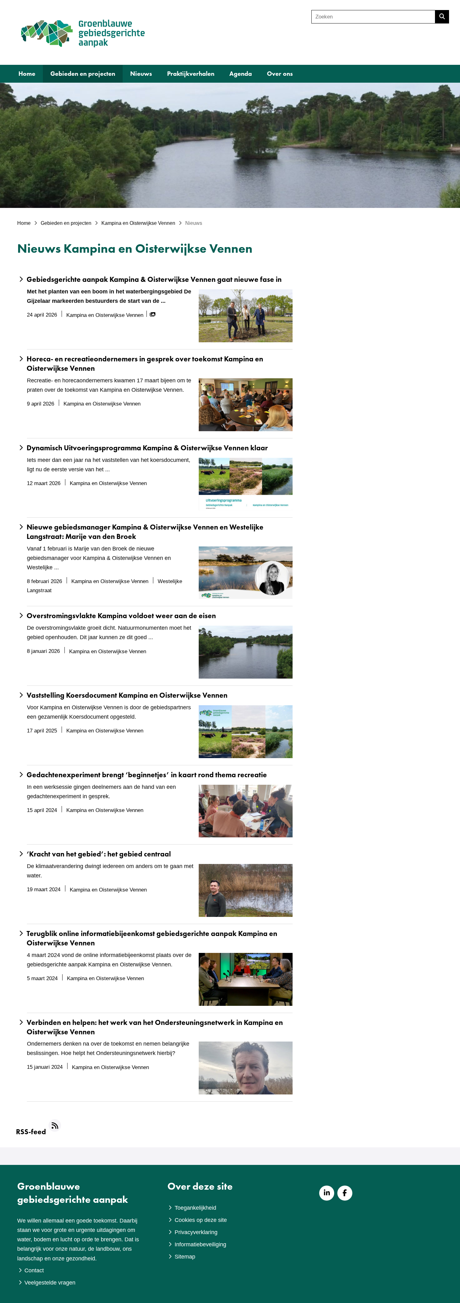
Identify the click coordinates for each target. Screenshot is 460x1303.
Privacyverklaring (196, 1232)
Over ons (280, 74)
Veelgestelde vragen (49, 1283)
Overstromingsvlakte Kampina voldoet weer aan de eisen (121, 615)
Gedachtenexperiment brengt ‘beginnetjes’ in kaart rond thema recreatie (147, 774)
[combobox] (373, 16)
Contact (34, 1270)
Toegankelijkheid (195, 1208)
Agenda (240, 74)
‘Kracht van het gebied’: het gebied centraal (99, 854)
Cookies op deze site (201, 1220)
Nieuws (141, 74)
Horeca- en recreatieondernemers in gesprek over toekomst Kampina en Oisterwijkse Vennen (145, 363)
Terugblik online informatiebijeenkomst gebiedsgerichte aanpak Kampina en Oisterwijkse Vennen (152, 938)
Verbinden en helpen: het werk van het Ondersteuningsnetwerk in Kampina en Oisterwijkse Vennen (155, 1027)
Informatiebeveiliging (200, 1244)
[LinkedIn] (326, 1193)
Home (26, 74)
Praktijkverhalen (190, 74)
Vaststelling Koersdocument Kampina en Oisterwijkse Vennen (127, 695)
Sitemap (185, 1257)
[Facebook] (344, 1193)
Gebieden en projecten (82, 74)
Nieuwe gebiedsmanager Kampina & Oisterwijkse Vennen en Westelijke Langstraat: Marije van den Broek (145, 532)
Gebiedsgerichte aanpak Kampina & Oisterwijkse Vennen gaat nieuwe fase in (154, 279)
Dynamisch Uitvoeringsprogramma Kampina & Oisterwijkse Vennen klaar (147, 447)
